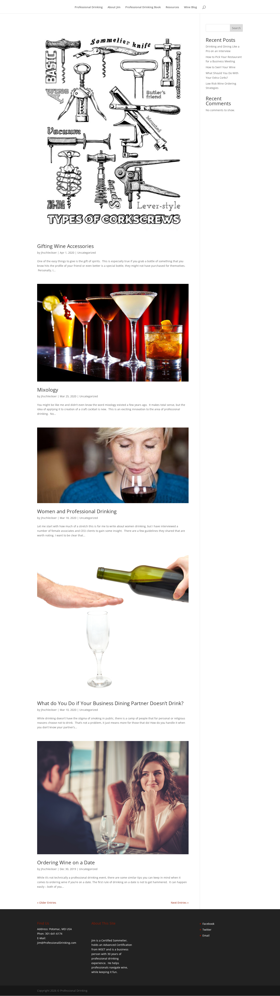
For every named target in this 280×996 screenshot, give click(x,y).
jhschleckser (49, 252)
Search (236, 28)
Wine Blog (190, 7)
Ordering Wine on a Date (66, 862)
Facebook (208, 924)
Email (206, 935)
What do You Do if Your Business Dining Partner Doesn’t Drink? (110, 703)
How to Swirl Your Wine (220, 67)
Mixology (47, 389)
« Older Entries (46, 902)
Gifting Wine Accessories (65, 246)
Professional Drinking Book (143, 7)
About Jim (114, 7)
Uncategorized (86, 252)
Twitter (206, 929)
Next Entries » (180, 902)
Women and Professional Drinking (77, 511)
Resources (172, 7)
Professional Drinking (89, 7)
